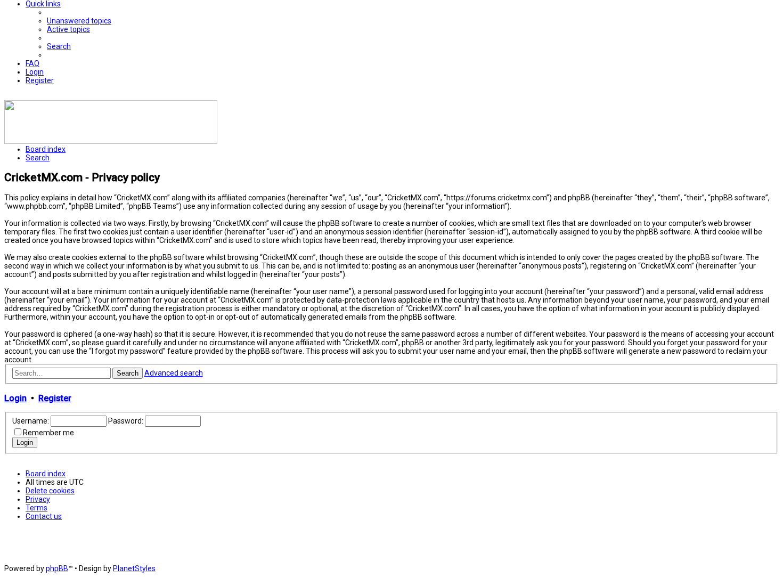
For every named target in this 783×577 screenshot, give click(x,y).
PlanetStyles (134, 568)
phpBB (57, 568)
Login (15, 398)
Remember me (48, 432)
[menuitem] (79, 21)
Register (54, 398)
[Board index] (110, 141)
